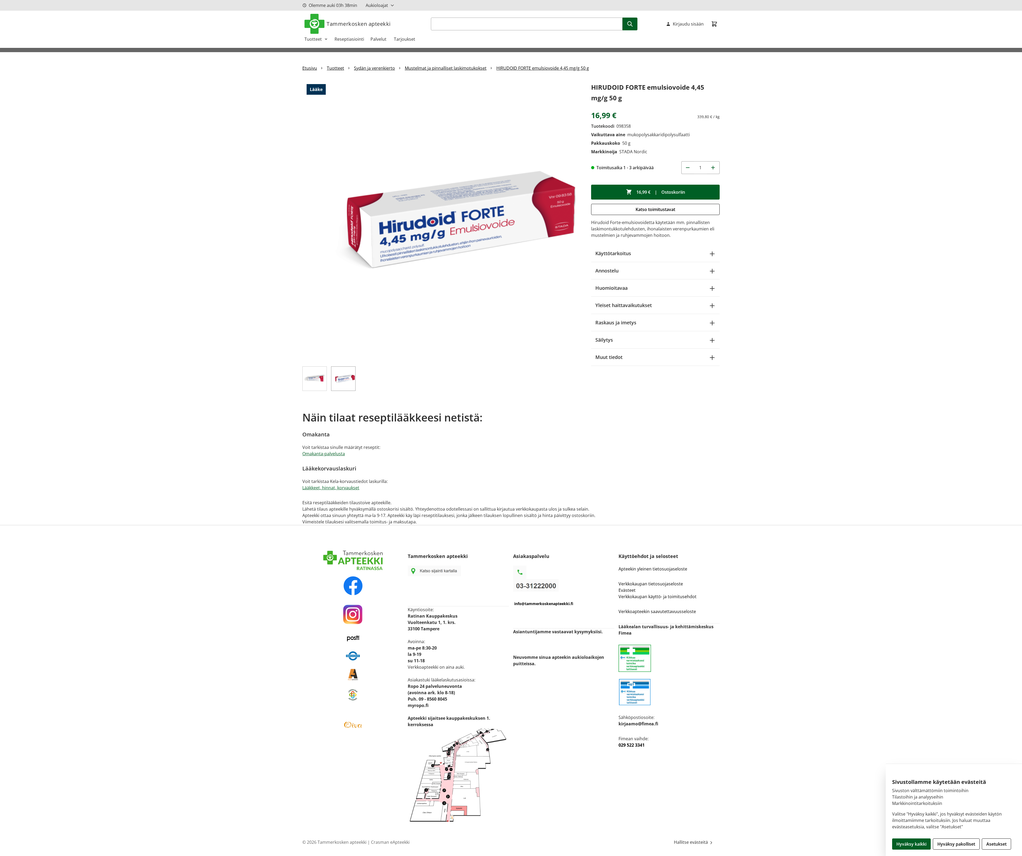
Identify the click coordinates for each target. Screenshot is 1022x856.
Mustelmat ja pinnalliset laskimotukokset (446, 68)
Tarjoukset (404, 39)
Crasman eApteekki (390, 842)
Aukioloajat (377, 5)
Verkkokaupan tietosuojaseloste (651, 584)
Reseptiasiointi (349, 39)
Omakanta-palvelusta (323, 454)
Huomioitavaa (611, 288)
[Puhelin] (563, 585)
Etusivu (309, 68)
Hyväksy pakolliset (956, 844)
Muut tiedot (609, 357)
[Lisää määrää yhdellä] (713, 167)
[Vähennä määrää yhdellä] (687, 167)
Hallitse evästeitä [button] (691, 842)
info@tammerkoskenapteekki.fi (543, 603)
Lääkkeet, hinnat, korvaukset (330, 488)
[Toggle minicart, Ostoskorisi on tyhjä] (714, 24)
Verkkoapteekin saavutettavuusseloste (657, 611)
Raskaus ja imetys (615, 322)
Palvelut (379, 39)
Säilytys (604, 340)
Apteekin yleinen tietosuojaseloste (653, 569)
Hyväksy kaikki (911, 844)
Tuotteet (313, 39)
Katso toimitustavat (655, 209)
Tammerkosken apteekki (359, 23)
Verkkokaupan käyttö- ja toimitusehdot (658, 596)
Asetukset (996, 844)
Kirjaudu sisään (688, 24)
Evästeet (627, 590)
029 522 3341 (632, 745)
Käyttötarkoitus (613, 253)
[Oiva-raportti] (352, 725)
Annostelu (607, 270)
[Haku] (630, 24)
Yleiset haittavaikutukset (623, 305)
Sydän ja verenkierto (374, 68)
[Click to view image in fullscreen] (441, 221)
